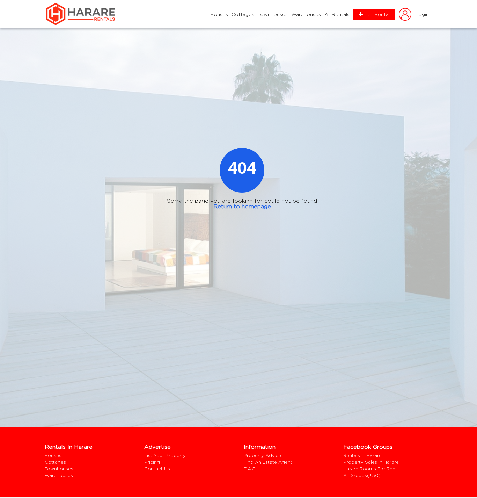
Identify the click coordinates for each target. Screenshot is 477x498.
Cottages (243, 14)
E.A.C (249, 469)
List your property (165, 455)
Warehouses (306, 14)
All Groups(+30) (362, 475)
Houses (219, 14)
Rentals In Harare (362, 455)
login (422, 14)
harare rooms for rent (370, 469)
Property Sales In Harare (371, 462)
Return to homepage (242, 206)
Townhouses (273, 14)
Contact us (157, 469)
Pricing (152, 462)
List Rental (377, 14)
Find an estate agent (268, 462)
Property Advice (262, 455)
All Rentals (337, 14)
